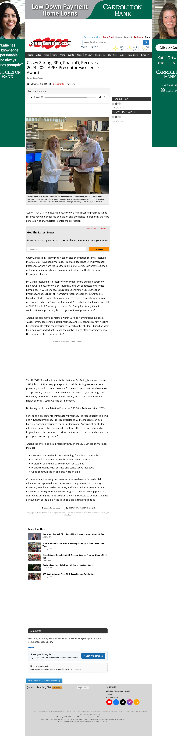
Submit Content (124, 37)
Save (72, 83)
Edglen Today (95, 714)
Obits (62, 55)
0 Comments (58, 84)
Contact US (96, 711)
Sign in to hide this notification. (96, 228)
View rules (31, 647)
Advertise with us (92, 37)
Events (71, 55)
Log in (84, 46)
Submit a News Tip (52, 680)
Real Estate (133, 55)
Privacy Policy (129, 711)
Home (30, 55)
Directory (145, 55)
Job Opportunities (58, 711)
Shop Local (100, 55)
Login (80, 688)
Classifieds (112, 55)
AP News (89, 55)
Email (85, 688)
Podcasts (138, 37)
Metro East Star (84, 714)
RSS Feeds (114, 711)
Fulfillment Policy (141, 711)
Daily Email (108, 37)
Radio (147, 37)
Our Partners (71, 711)
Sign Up (94, 46)
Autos (123, 55)
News (46, 55)
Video (38, 55)
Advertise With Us (44, 711)
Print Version (34, 680)
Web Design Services (83, 711)
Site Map (105, 711)
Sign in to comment (94, 656)
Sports (54, 55)
